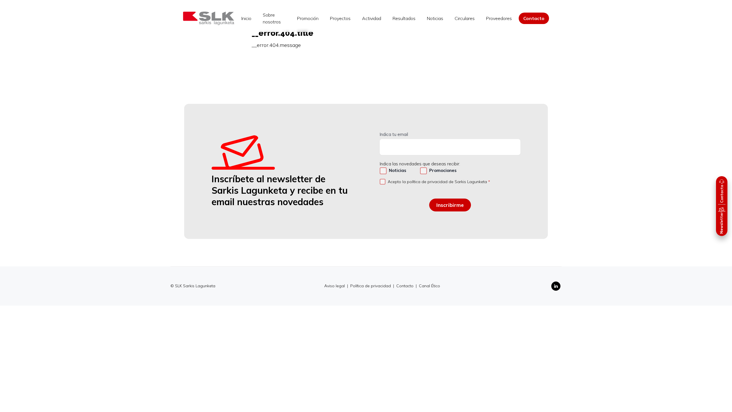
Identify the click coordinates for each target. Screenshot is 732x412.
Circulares (465, 18)
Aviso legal (335, 285)
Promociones (443, 170)
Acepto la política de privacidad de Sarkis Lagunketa (437, 181)
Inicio (246, 18)
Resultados (404, 18)
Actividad (371, 18)
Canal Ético (429, 285)
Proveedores (499, 18)
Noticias (435, 18)
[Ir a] (208, 18)
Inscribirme (450, 205)
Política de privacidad (371, 285)
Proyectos (340, 18)
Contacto (533, 18)
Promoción (308, 18)
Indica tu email (394, 134)
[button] (721, 190)
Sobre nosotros (272, 18)
